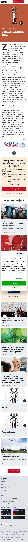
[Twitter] (6, 526)
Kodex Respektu (5, 487)
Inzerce (3, 493)
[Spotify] (19, 517)
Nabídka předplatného (7, 490)
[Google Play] (6, 513)
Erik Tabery (4, 463)
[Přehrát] (21, 247)
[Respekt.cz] (4, 2)
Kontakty (3, 484)
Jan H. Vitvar (5, 325)
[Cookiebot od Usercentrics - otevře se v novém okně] (16, 254)
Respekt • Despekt (6, 429)
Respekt (4, 434)
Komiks (3, 405)
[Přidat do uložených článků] (24, 216)
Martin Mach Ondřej (13, 410)
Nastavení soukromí (6, 504)
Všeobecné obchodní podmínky (9, 498)
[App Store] (6, 510)
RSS (2, 495)
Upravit (13, 287)
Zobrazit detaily (19, 278)
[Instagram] (11, 526)
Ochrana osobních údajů (7, 501)
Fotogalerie (4, 221)
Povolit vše (14, 283)
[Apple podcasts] (19, 510)
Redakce (3, 482)
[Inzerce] (14, 144)
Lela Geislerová (5, 410)
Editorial (6, 454)
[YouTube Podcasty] (19, 513)
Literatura (4, 318)
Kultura (3, 28)
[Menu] (26, 2)
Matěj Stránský (5, 232)
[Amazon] (6, 517)
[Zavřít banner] (25, 253)
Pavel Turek (4, 354)
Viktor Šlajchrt (5, 39)
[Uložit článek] (21, 23)
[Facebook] (2, 526)
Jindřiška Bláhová (6, 385)
